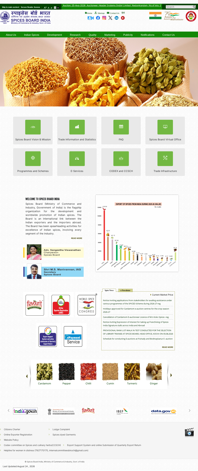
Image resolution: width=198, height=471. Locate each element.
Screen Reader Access (30, 7)
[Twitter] (110, 18)
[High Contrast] (58, 7)
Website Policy (11, 440)
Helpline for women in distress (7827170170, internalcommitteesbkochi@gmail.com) (46, 450)
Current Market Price (162, 294)
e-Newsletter (125, 290)
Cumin (110, 383)
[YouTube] (123, 18)
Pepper (66, 383)
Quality (92, 35)
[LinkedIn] (116, 18)
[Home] (25, 24)
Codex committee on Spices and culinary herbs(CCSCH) (32, 445)
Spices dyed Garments (64, 434)
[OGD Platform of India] (168, 410)
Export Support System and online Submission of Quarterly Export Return (104, 445)
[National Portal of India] (30, 410)
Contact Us (114, 13)
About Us (11, 35)
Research (75, 35)
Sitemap (101, 13)
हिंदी (123, 12)
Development (54, 35)
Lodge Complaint (61, 429)
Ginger (154, 383)
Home (89, 13)
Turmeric (132, 383)
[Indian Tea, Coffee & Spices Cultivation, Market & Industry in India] (133, 410)
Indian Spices (31, 35)
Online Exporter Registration (18, 434)
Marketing (109, 35)
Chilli (88, 383)
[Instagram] (104, 18)
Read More (76, 238)
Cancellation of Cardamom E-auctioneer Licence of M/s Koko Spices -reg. (136, 308)
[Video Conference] (91, 18)
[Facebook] (98, 18)
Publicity (128, 35)
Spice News (109, 290)
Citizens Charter (12, 429)
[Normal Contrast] (55, 7)
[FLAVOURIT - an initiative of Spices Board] (99, 410)
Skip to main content (10, 7)
